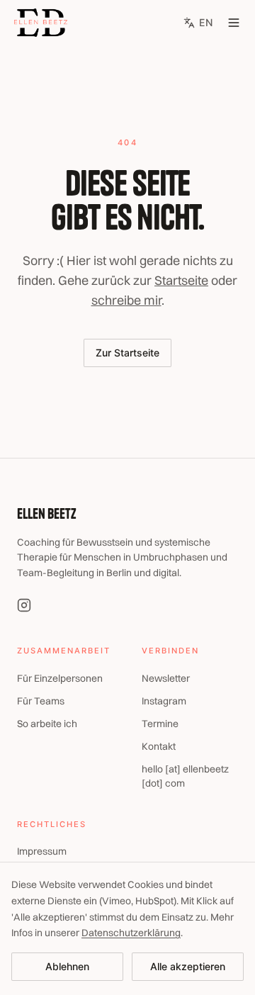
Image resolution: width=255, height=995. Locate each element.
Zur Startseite (127, 353)
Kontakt (159, 746)
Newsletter (166, 678)
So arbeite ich (47, 723)
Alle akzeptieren (187, 966)
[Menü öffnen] (233, 22)
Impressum (42, 851)
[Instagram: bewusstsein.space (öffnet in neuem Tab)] (24, 605)
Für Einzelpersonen (60, 678)
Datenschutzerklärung (131, 932)
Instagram (164, 701)
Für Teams (40, 701)
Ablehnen (67, 966)
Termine (160, 723)
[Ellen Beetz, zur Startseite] (40, 23)
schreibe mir (126, 300)
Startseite (181, 280)
